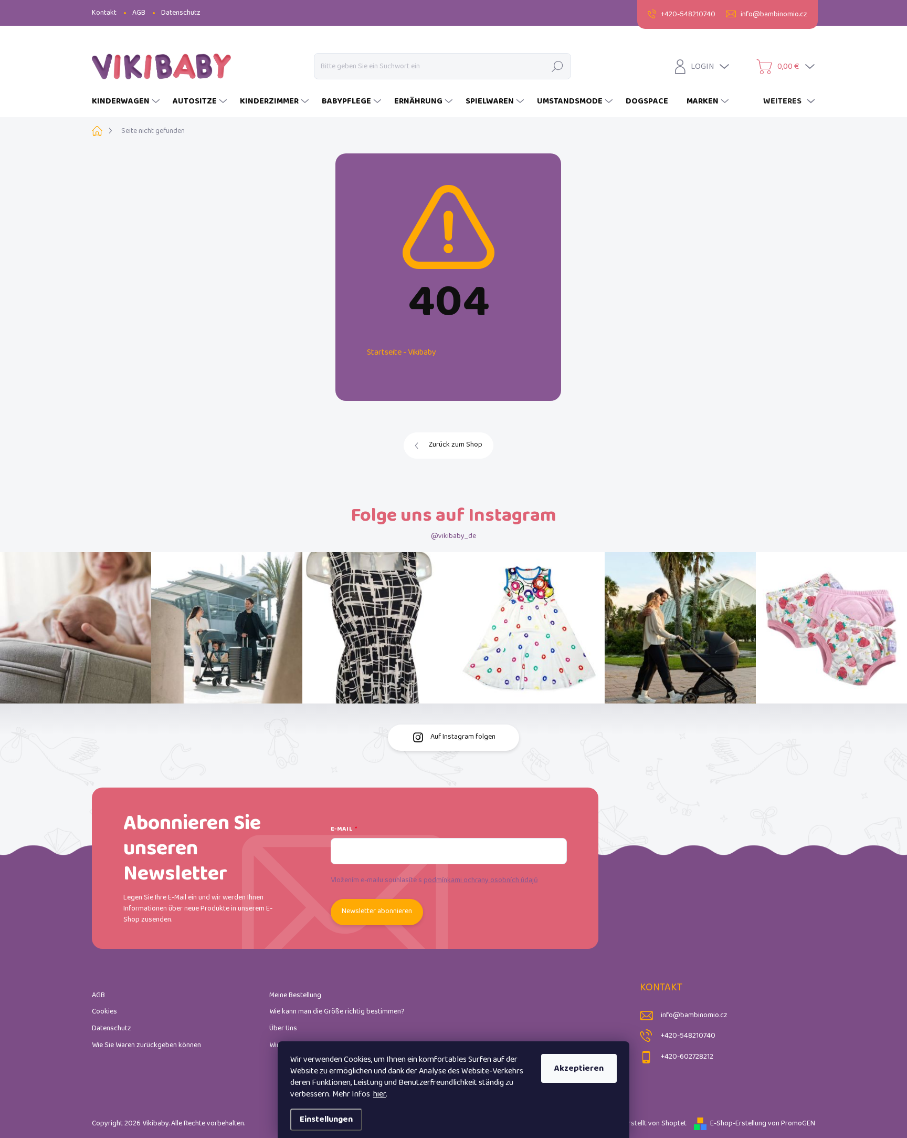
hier (379, 1094)
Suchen (557, 66)
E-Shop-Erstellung (738, 1123)
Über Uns (283, 1028)
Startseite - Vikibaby (401, 352)
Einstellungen (326, 1119)
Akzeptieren (579, 1068)
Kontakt (104, 12)
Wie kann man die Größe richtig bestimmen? (337, 1011)
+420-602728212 (687, 1056)
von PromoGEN (791, 1123)
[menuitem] (127, 101)
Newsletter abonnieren (377, 911)
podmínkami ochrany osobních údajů (481, 880)
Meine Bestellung (295, 995)
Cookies (104, 1011)
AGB (138, 12)
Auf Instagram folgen (462, 736)
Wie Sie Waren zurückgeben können (146, 1045)
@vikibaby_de (453, 536)
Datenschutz (181, 12)
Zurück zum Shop (455, 444)
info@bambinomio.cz (694, 1015)
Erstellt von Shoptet (656, 1123)
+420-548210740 (688, 1035)
